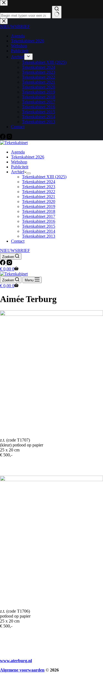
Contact (17, 241)
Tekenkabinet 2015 (38, 226)
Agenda (18, 152)
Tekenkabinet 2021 (38, 196)
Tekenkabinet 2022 (38, 191)
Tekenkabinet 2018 (38, 211)
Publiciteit (19, 167)
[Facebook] (3, 263)
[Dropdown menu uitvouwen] (28, 173)
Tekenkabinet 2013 (38, 236)
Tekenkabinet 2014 (38, 231)
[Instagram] (9, 263)
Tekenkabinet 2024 (38, 181)
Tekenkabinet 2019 (38, 206)
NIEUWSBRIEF (15, 250)
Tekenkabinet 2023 (38, 186)
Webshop (19, 162)
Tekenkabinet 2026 (27, 157)
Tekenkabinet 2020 (38, 201)
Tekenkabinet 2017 (38, 216)
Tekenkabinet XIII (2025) (44, 176)
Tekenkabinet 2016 (38, 221)
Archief (17, 171)
